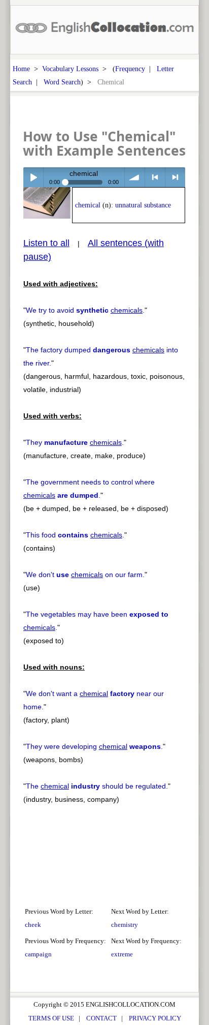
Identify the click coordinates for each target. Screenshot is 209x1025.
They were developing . (94, 746)
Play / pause (33, 177)
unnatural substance (143, 205)
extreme (122, 954)
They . (75, 442)
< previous (155, 177)
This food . (75, 535)
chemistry (124, 924)
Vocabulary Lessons (70, 69)
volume (135, 177)
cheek (33, 924)
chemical (87, 205)
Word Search (62, 82)
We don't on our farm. (85, 574)
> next (175, 177)
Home (21, 69)
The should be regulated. (97, 786)
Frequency (130, 69)
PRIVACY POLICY (155, 1018)
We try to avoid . (85, 310)
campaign (38, 954)
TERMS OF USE (51, 1018)
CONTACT (101, 1018)
